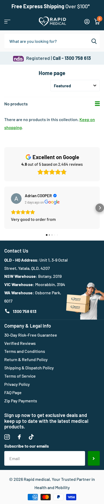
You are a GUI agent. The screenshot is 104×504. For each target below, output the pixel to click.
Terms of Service (20, 375)
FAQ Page (13, 392)
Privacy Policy (17, 384)
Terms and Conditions (24, 351)
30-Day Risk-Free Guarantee (30, 334)
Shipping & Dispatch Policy (29, 367)
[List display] (97, 103)
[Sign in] (87, 21)
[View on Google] (16, 198)
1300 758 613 (25, 311)
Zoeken (94, 41)
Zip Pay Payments (20, 400)
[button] (4, 208)
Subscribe (94, 458)
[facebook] (19, 437)
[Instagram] (7, 437)
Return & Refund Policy (26, 359)
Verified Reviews (20, 343)
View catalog (7, 21)
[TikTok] (31, 437)
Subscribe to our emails (26, 445)
